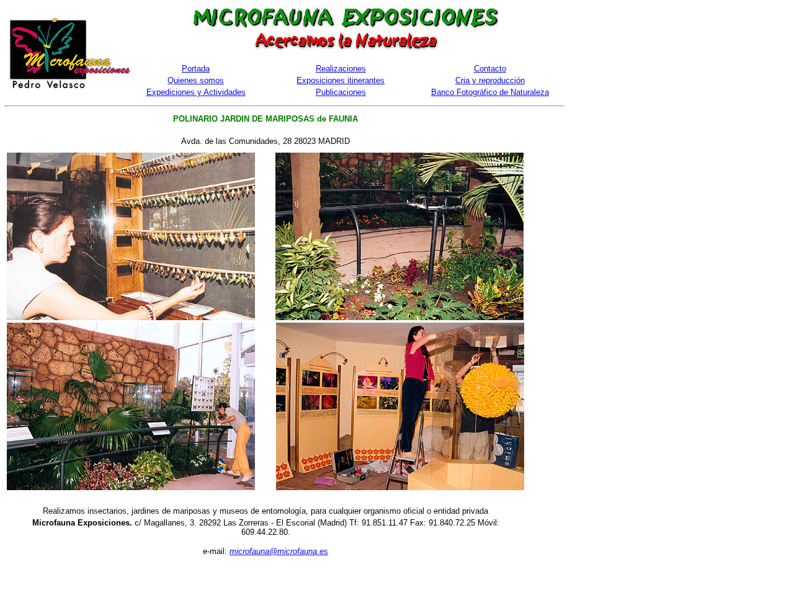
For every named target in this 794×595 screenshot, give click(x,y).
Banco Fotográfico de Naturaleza (490, 92)
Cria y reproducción (490, 80)
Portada (196, 68)
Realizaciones (341, 68)
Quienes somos (195, 80)
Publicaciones (341, 92)
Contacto (490, 68)
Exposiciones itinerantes (341, 80)
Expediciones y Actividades (196, 92)
